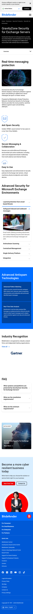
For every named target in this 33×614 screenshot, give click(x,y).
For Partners (6, 535)
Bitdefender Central (7, 544)
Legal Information (7, 580)
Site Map (4, 586)
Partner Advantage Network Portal (11, 552)
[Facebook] (3, 574)
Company (4, 589)
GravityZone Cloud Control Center (11, 547)
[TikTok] (24, 574)
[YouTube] (15, 574)
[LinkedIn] (11, 574)
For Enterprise (6, 532)
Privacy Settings (6, 595)
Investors (4, 563)
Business (8, 21)
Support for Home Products (9, 557)
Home (3, 21)
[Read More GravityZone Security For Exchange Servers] (16, 438)
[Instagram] (20, 574)
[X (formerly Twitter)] (7, 574)
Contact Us (5, 592)
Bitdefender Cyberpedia (8, 549)
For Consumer (6, 525)
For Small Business (8, 528)
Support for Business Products (10, 560)
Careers (4, 565)
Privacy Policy (5, 583)
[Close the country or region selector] (30, 3)
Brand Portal (5, 555)
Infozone (4, 568)
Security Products (17, 21)
